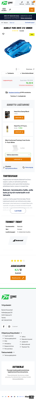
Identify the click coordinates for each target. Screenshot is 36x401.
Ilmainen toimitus (14, 92)
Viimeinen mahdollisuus (26, 85)
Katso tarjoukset (26, 18)
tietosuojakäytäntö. (18, 379)
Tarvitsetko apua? (30, 22)
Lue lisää (18, 211)
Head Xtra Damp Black (21, 111)
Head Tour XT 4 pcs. (20, 126)
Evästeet (15, 326)
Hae (32, 10)
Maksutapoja (29, 167)
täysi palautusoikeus (11, 168)
